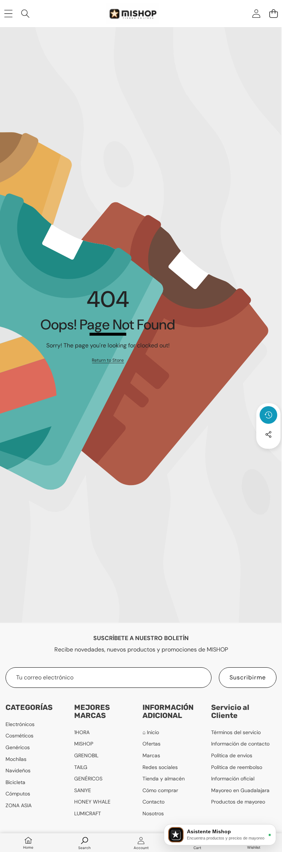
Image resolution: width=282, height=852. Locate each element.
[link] (108, 360)
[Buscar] (25, 13)
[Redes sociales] (268, 434)
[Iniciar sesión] (256, 13)
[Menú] (8, 13)
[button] (273, 13)
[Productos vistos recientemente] (268, 415)
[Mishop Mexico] (126, 13)
